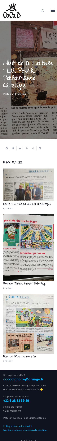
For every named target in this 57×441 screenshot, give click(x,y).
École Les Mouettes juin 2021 (19, 357)
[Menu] (53, 10)
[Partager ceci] (6, 148)
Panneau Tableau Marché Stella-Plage (24, 284)
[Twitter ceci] (13, 148)
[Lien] (12, 10)
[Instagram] (42, 10)
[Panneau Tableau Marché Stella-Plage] (28, 216)
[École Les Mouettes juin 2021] (28, 295)
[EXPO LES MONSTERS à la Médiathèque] (28, 170)
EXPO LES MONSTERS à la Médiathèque (26, 204)
